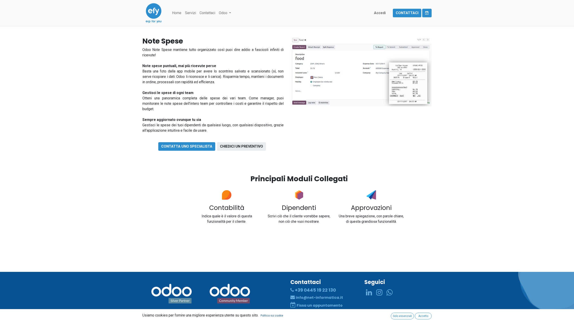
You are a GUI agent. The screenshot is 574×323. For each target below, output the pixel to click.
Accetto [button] (423, 316)
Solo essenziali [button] (402, 316)
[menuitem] (176, 13)
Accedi (380, 13)
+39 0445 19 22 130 (315, 290)
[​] (369, 292)
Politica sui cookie (272, 315)
